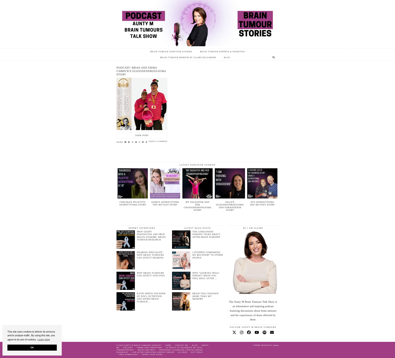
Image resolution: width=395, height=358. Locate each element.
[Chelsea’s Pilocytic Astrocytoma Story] (133, 197)
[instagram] (241, 332)
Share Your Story (152, 354)
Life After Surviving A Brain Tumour (153, 352)
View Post (142, 135)
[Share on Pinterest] (136, 142)
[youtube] (257, 332)
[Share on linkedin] (143, 142)
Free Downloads (128, 354)
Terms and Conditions (149, 347)
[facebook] (249, 332)
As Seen (182, 352)
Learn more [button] (43, 339)
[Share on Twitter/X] (133, 142)
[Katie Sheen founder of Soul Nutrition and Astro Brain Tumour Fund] (125, 309)
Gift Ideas (197, 352)
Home (168, 345)
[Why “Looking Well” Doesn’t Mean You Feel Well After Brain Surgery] (181, 281)
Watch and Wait (146, 350)
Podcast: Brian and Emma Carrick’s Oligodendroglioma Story (141, 71)
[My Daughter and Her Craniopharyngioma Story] (197, 197)
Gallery (128, 347)
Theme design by (266, 345)
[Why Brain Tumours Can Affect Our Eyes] (125, 288)
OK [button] (32, 347)
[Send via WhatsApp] (140, 142)
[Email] (272, 332)
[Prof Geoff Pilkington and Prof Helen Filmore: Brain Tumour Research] (125, 247)
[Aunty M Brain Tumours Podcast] (197, 23)
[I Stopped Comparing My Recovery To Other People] (181, 260)
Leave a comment (158, 141)
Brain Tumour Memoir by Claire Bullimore (188, 57)
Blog (227, 57)
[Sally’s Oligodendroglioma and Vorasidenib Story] (230, 197)
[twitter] (234, 332)
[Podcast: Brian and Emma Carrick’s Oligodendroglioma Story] (141, 104)
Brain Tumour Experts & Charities (222, 51)
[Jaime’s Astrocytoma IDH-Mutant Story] (165, 197)
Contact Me (181, 345)
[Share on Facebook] (129, 142)
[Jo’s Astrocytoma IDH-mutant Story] (262, 197)
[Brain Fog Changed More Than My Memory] (181, 301)
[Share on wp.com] (147, 142)
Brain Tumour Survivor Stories (171, 51)
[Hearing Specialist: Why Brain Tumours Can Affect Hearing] (125, 268)
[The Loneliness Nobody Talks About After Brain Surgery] (181, 239)
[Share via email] (126, 142)
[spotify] (264, 332)
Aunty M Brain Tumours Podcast (143, 345)
